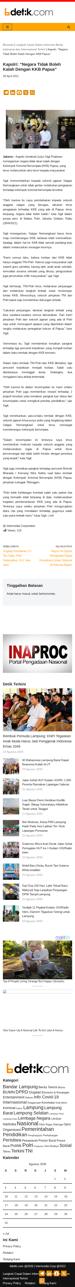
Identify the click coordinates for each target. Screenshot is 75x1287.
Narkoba (9, 1124)
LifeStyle (56, 1118)
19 (26, 1205)
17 (6, 1205)
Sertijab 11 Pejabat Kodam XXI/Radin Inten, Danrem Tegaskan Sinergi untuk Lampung (46, 912)
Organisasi (12, 1130)
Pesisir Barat (47, 1140)
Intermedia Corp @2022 (51, 1266)
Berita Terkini (47, 1087)
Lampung (33, 1107)
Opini (67, 1124)
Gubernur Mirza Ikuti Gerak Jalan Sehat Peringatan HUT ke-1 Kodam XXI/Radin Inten (47, 848)
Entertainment (13, 1097)
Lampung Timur (56, 1114)
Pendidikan (15, 1134)
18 (16, 1205)
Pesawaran (30, 1140)
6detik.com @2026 (21, 1266)
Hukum (29, 1097)
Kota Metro (61, 1102)
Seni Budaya (51, 1146)
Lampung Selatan (31, 1112)
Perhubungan (50, 1135)
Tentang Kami (11, 1259)
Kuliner (19, 1108)
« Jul (6, 1233)
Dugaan (35, 1092)
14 (46, 1196)
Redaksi (8, 1252)
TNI (29, 1150)
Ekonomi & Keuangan (55, 1092)
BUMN (9, 1092)
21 (46, 1205)
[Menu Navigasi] (7, 27)
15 (55, 1196)
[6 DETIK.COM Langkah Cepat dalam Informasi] (29, 12)
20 (36, 1205)
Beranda (8, 44)
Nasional (27, 1123)
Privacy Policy (12, 1246)
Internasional (15, 1102)
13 (36, 1196)
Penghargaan (35, 1135)
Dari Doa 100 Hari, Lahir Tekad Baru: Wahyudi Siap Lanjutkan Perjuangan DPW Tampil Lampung (45, 890)
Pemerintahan (38, 1129)
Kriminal (9, 1108)
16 (65, 1196)
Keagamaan (34, 1102)
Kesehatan (48, 1102)
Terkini (17, 1150)
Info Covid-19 (46, 1097)
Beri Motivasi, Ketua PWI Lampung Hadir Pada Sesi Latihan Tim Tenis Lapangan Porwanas (44, 826)
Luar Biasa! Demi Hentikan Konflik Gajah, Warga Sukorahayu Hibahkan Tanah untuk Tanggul (45, 804)
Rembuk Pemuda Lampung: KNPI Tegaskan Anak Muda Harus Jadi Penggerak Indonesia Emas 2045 (37, 741)
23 (65, 1205)
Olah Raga (45, 1124)
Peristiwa (12, 1140)
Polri (27, 1145)
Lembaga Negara (34, 1118)
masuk (26, 593)
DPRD (22, 1091)
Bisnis (61, 1087)
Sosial (65, 1145)
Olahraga (58, 1124)
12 (26, 1196)
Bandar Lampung (20, 1086)
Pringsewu (39, 1146)
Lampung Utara (10, 1119)
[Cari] (68, 27)
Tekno (6, 1151)
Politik (16, 1145)
